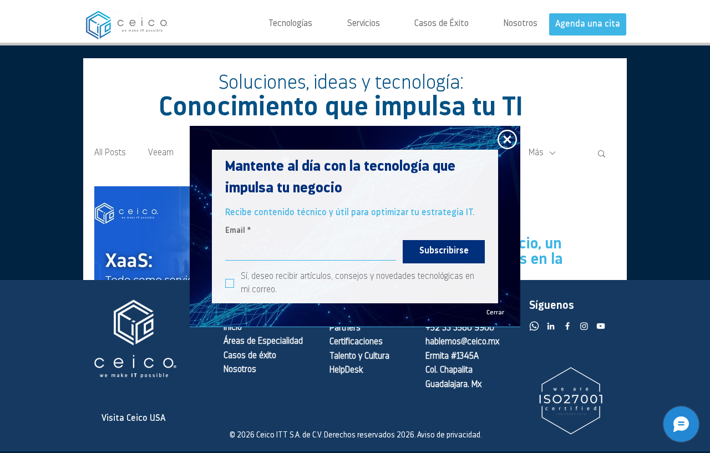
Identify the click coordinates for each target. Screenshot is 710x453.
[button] (507, 139)
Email (238, 231)
